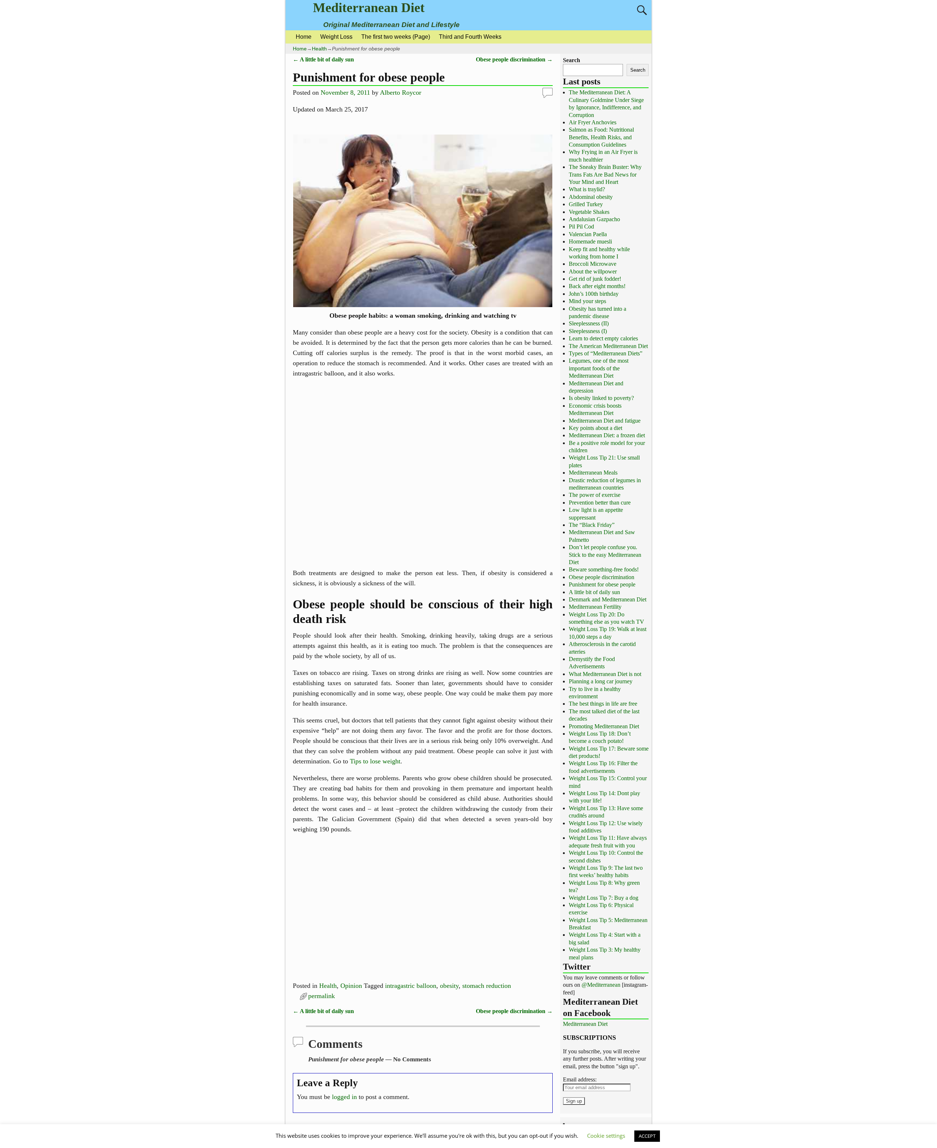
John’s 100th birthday (594, 294)
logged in (344, 1096)
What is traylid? (587, 189)
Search (571, 60)
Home (303, 37)
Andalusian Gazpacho (594, 219)
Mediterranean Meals (593, 472)
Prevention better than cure (600, 502)
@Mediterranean (601, 985)
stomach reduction (486, 985)
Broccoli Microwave (592, 264)
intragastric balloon (410, 985)
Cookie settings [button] (606, 1135)
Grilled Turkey (586, 204)
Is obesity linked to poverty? (601, 398)
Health (319, 49)
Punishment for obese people (602, 584)
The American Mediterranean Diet (608, 346)
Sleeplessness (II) (589, 323)
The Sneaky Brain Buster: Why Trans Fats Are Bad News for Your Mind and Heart (605, 174)
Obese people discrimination (514, 59)
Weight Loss (336, 37)
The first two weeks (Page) (395, 37)
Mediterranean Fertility (595, 607)
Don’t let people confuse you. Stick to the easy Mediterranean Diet (605, 554)
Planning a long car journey (600, 681)
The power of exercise (594, 495)
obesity (449, 985)
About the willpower (593, 271)
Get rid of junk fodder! (595, 279)
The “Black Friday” (592, 525)
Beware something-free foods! (604, 569)
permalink (321, 996)
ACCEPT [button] (647, 1136)
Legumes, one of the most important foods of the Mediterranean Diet (598, 368)
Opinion (351, 985)
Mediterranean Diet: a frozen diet (607, 435)
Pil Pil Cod (581, 226)
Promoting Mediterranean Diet (604, 726)
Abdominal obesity (591, 197)
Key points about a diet (595, 428)
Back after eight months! (597, 286)
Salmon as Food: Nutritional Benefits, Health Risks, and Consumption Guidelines (601, 137)
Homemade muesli (590, 241)
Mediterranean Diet (369, 7)
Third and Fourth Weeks (470, 37)
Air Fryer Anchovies (592, 122)
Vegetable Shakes (589, 212)
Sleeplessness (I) (588, 331)
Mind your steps (587, 301)
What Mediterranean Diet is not (605, 674)
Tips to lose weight (375, 761)
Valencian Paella (588, 234)
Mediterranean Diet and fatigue (605, 421)
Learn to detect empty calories (603, 338)
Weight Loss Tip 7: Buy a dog (603, 898)
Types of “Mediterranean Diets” (605, 353)
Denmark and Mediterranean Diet (607, 599)
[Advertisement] (423, 473)
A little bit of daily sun (323, 59)
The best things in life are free (603, 703)
